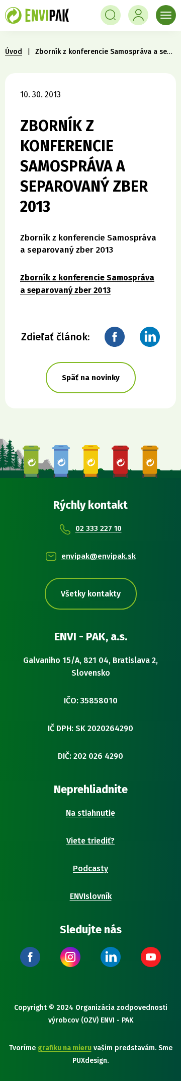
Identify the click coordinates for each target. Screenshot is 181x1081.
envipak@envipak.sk (98, 556)
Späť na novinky (91, 377)
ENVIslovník (91, 896)
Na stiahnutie (90, 813)
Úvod (13, 51)
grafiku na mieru (65, 1048)
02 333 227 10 (98, 528)
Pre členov (138, 15)
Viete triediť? (90, 841)
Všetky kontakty (91, 593)
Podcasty (90, 868)
